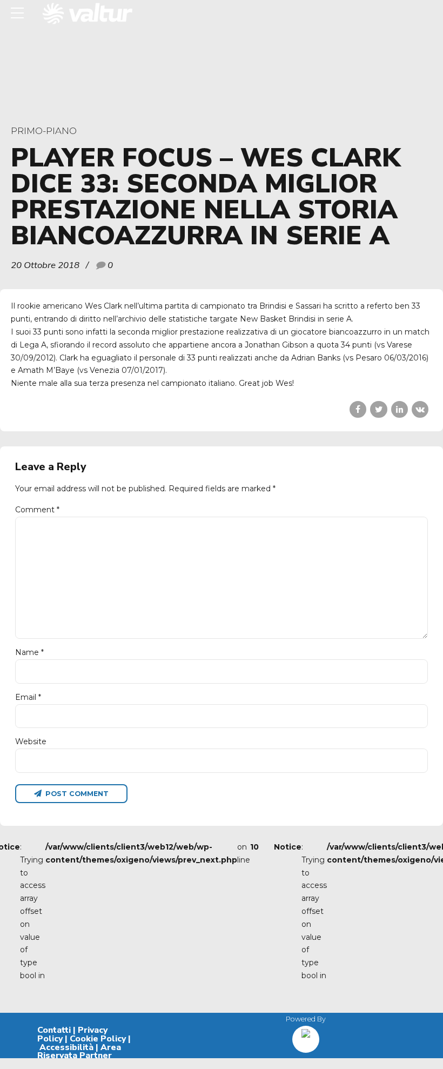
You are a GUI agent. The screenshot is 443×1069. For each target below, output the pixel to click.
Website (30, 741)
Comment (37, 510)
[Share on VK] (420, 409)
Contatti (54, 1030)
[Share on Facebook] (358, 409)
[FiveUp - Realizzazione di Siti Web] (305, 1035)
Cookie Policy (98, 1039)
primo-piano (44, 130)
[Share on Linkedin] (399, 409)
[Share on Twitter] (378, 409)
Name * (29, 652)
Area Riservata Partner (79, 1051)
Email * (28, 697)
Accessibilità (66, 1047)
